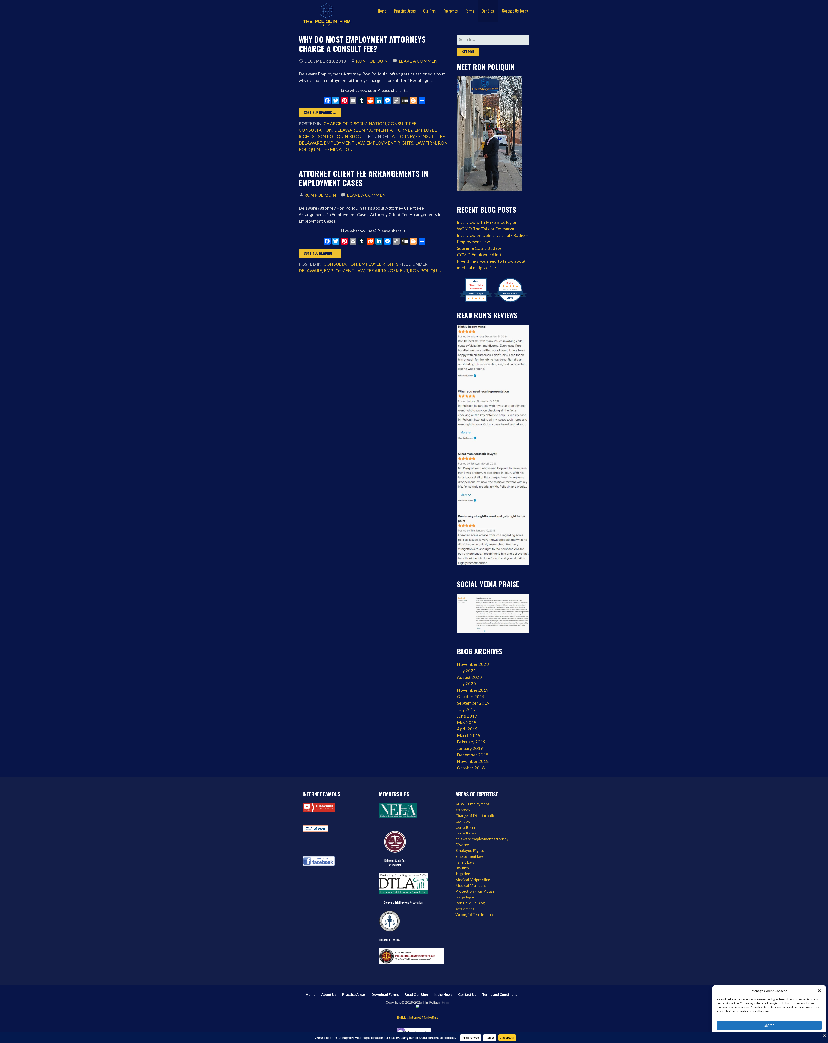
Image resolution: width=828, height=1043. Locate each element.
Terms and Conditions (499, 994)
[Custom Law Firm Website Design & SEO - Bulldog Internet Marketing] (417, 1012)
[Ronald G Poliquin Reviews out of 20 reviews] (510, 301)
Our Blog (488, 11)
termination (337, 149)
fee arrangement (387, 270)
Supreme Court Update (479, 248)
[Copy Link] (396, 101)
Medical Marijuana (471, 885)
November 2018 (473, 761)
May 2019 (467, 722)
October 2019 (471, 696)
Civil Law (462, 821)
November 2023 (473, 664)
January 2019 (470, 748)
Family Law (464, 862)
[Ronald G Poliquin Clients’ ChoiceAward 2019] (476, 301)
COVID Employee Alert (479, 254)
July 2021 (466, 670)
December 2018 (472, 754)
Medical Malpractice (472, 879)
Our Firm (429, 11)
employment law (344, 142)
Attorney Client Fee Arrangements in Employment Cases (363, 178)
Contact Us (467, 994)
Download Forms (385, 994)
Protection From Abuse (475, 891)
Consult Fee (402, 123)
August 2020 (469, 677)
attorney (403, 136)
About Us (328, 994)
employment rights (389, 142)
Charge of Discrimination (354, 123)
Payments (450, 11)
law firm (425, 142)
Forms (469, 11)
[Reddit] (370, 101)
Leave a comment (419, 60)
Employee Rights (378, 264)
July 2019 (466, 709)
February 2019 (471, 741)
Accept (769, 1025)
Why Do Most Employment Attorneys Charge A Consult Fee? (362, 43)
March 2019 (469, 735)
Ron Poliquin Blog (338, 136)
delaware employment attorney (373, 129)
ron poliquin (426, 270)
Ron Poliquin (372, 60)
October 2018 (471, 767)
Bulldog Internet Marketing (417, 1017)
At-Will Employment (472, 803)
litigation (462, 873)
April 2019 (467, 728)
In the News (443, 994)
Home (382, 11)
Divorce (462, 844)
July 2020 (466, 683)
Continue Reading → (320, 112)
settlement (464, 908)
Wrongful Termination (474, 914)
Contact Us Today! (515, 11)
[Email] (353, 101)
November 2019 (473, 690)
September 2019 (473, 702)
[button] (819, 991)
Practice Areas (405, 11)
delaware (310, 142)
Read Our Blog (416, 994)
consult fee (430, 136)
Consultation (315, 129)
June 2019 (467, 715)
